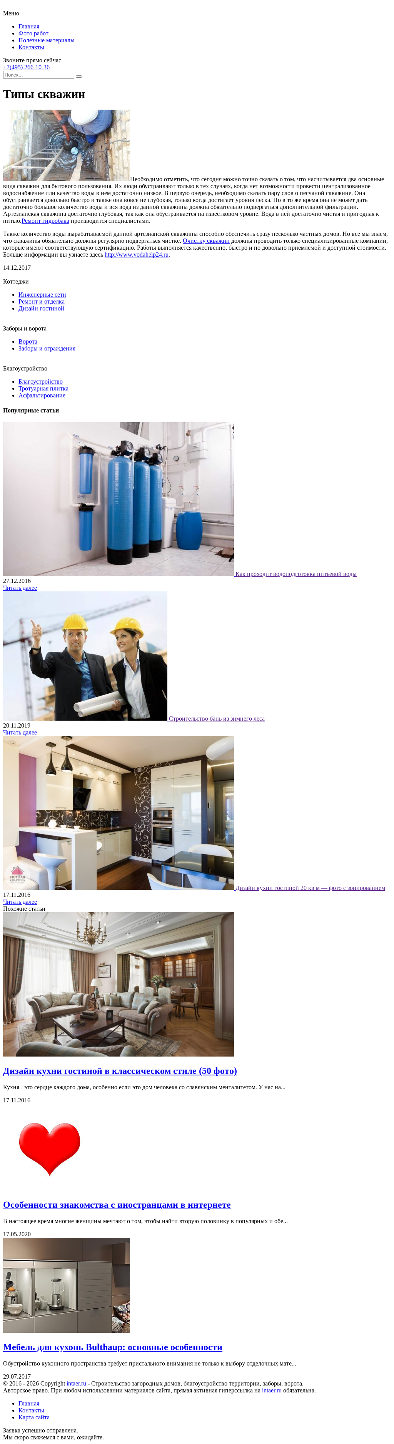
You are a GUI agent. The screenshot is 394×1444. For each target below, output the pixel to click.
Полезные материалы (46, 40)
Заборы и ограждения (46, 348)
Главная (28, 26)
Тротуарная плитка (43, 388)
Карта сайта (34, 1417)
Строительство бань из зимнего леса (217, 718)
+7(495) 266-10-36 (26, 67)
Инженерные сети (42, 294)
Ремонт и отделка (41, 301)
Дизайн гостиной (41, 308)
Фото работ (33, 33)
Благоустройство (40, 381)
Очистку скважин (206, 240)
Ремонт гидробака (45, 220)
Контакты (31, 47)
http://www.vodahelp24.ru (137, 254)
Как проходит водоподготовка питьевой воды (296, 574)
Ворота (27, 341)
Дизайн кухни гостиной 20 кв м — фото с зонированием (310, 888)
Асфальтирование (41, 395)
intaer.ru (76, 1383)
